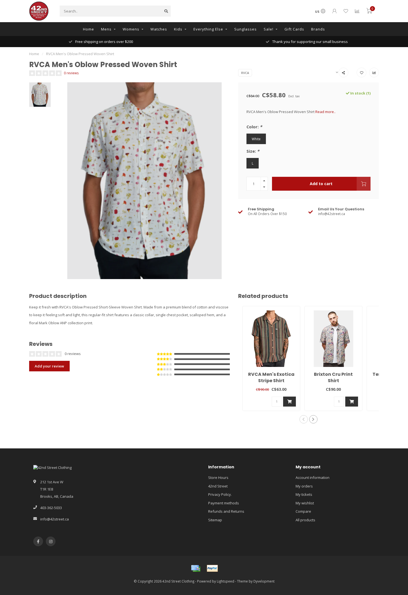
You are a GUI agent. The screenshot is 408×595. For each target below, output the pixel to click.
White (256, 139)
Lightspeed (225, 581)
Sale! (268, 29)
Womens (131, 29)
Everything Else (208, 29)
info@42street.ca (54, 519)
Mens (106, 29)
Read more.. (325, 111)
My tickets (304, 494)
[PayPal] (212, 568)
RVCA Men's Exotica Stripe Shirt (271, 377)
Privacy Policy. (220, 494)
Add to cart (321, 183)
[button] (303, 419)
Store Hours (218, 477)
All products (305, 519)
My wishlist (305, 502)
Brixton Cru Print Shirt (333, 377)
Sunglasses (245, 29)
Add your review (49, 366)
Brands (318, 29)
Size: (252, 151)
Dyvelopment (263, 581)
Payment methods (223, 502)
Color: (254, 126)
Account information (312, 477)
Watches (158, 29)
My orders (304, 486)
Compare (303, 511)
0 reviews (71, 73)
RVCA (245, 73)
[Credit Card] (196, 568)
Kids (178, 29)
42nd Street (218, 486)
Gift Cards (294, 29)
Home (88, 29)
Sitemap (215, 519)
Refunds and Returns (226, 511)
